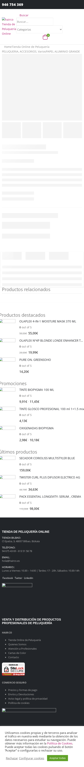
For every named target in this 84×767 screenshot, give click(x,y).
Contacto (13, 657)
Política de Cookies (59, 743)
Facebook (8, 578)
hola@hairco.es (11, 561)
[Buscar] (66, 30)
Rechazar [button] (12, 758)
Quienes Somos (17, 644)
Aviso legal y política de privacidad (27, 698)
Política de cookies (18, 703)
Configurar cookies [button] (31, 758)
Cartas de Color (17, 653)
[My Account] (76, 4)
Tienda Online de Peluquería (24, 640)
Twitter (18, 578)
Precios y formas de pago (22, 690)
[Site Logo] (9, 26)
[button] (22, 15)
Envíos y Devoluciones (21, 694)
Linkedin (28, 578)
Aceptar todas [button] (57, 758)
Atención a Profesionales (22, 648)
